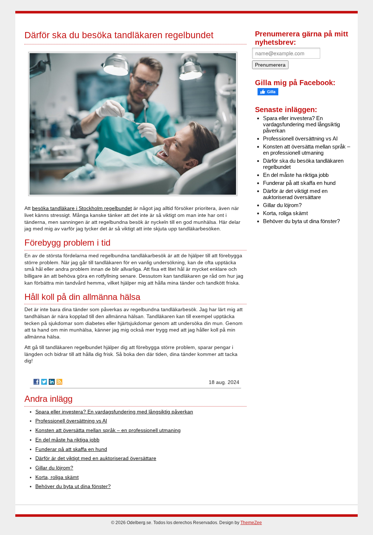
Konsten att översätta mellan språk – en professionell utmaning (108, 430)
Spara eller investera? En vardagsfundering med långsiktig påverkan (114, 412)
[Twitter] (44, 382)
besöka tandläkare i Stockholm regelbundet (82, 208)
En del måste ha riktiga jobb (67, 440)
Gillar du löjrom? (54, 468)
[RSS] (59, 382)
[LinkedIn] (52, 382)
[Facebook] (36, 382)
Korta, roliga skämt (57, 477)
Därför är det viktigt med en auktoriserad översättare (95, 458)
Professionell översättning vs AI (71, 421)
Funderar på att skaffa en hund (71, 449)
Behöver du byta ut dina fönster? (73, 486)
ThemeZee (251, 522)
